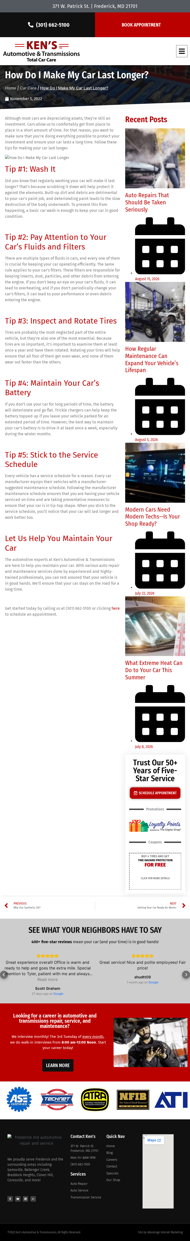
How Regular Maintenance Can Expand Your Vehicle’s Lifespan (151, 359)
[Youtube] (18, 1199)
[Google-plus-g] (33, 1199)
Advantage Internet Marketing (165, 1232)
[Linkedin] (25, 1199)
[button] (182, 51)
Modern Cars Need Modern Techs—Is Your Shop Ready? (152, 516)
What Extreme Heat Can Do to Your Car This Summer (154, 670)
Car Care (28, 87)
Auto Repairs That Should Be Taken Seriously (147, 202)
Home (10, 87)
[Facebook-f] (10, 1199)
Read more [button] (47, 979)
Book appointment (141, 25)
